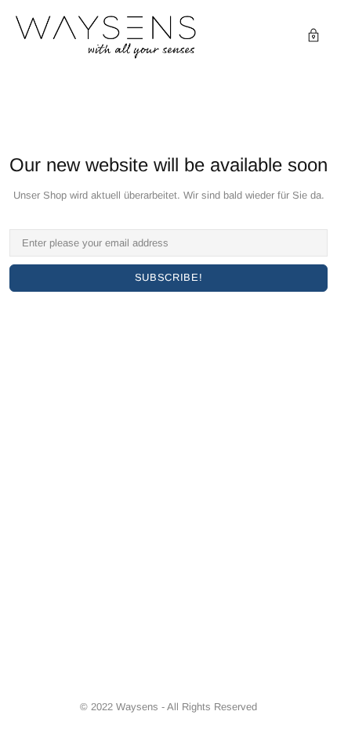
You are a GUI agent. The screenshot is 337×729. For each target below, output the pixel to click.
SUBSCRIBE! (169, 277)
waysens (106, 37)
